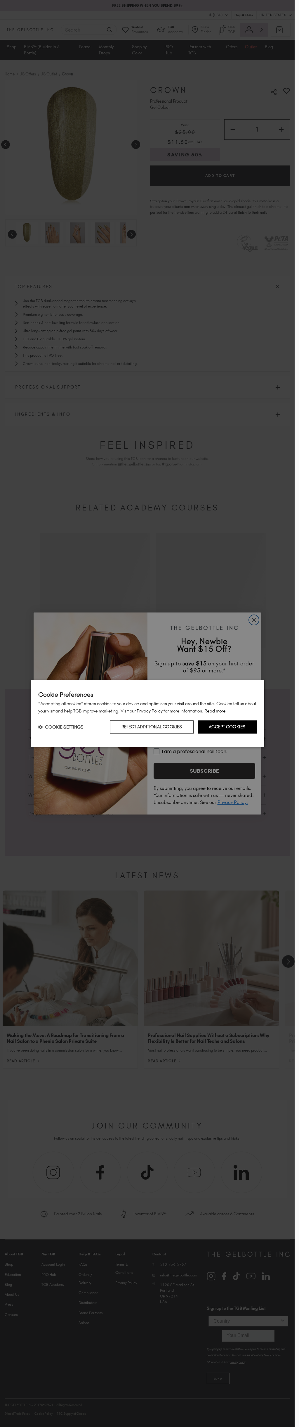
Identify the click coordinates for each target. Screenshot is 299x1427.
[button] (61, 727)
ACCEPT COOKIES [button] (227, 727)
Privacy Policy (150, 711)
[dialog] (147, 713)
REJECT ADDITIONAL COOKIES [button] (151, 727)
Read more (215, 711)
